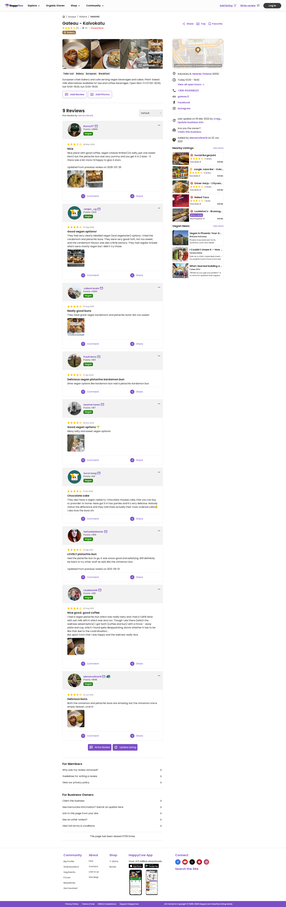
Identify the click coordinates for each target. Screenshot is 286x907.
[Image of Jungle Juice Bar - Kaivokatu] (180, 172)
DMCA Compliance (107, 904)
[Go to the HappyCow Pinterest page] (199, 862)
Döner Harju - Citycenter (209, 183)
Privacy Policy (71, 904)
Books (112, 866)
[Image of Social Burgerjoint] (180, 158)
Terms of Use (88, 904)
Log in (272, 5)
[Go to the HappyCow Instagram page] (206, 862)
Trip (203, 23)
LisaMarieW (90, 590)
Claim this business (73, 800)
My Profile (68, 861)
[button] (198, 50)
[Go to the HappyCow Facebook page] (178, 862)
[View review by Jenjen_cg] (74, 213)
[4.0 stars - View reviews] (69, 28)
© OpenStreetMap (201, 65)
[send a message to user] (97, 126)
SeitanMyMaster (93, 531)
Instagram (184, 108)
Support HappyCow (129, 904)
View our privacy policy (75, 782)
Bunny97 (88, 126)
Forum (66, 877)
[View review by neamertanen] (74, 408)
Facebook (184, 102)
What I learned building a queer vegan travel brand (220, 266)
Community (93, 5)
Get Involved (70, 888)
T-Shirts (113, 861)
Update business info (190, 122)
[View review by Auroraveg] (74, 477)
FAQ (91, 861)
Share (190, 23)
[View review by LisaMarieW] (74, 594)
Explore (32, 5)
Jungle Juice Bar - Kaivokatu (211, 169)
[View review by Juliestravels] (74, 292)
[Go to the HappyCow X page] (192, 862)
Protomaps (187, 65)
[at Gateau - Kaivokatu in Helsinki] (75, 179)
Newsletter (69, 882)
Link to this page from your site (80, 813)
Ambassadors (71, 866)
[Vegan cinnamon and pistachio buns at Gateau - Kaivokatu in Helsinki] (75, 718)
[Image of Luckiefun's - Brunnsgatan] (180, 215)
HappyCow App (141, 855)
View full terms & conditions (78, 826)
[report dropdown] (159, 125)
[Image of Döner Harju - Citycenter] (180, 186)
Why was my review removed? (80, 770)
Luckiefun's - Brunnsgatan (210, 211)
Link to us (94, 871)
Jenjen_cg (90, 209)
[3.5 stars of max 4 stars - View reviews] (196, 186)
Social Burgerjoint (205, 155)
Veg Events (69, 872)
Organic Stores (55, 5)
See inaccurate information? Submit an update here (92, 807)
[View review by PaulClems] (74, 360)
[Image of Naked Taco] (180, 200)
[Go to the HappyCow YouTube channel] (185, 862)
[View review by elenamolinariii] (74, 680)
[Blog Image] (180, 237)
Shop (74, 5)
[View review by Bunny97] (74, 130)
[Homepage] (14, 5)
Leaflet (178, 65)
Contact (93, 866)
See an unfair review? (74, 819)
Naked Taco (201, 197)
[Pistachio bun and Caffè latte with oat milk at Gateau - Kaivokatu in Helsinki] (75, 646)
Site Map (93, 877)
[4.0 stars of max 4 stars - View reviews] (196, 158)
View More (218, 148)
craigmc (218, 118)
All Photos (151, 65)
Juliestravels (91, 288)
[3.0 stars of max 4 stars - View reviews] (196, 200)
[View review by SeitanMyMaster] (74, 535)
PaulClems (89, 357)
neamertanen (91, 404)
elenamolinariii (85, 115)
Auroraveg (90, 473)
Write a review (197, 215)
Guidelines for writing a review (79, 776)
